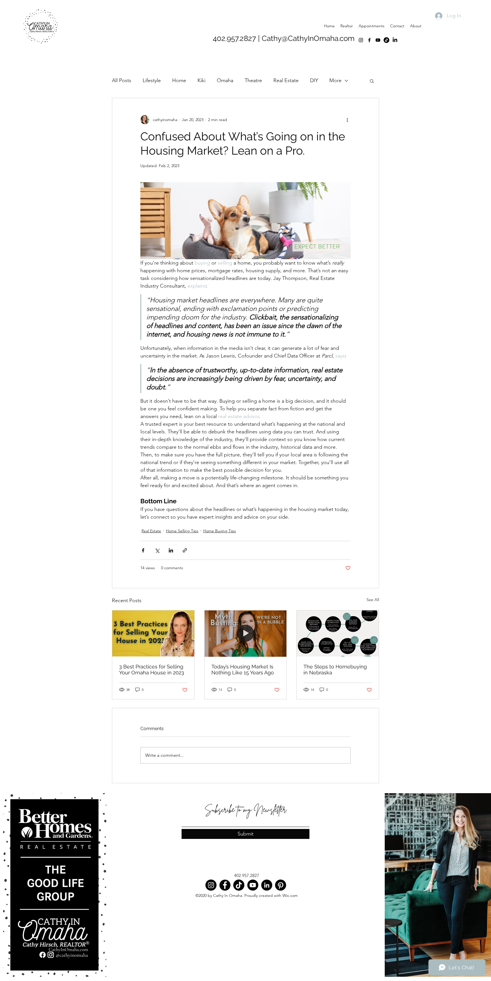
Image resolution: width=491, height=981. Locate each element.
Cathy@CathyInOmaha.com (308, 38)
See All (373, 599)
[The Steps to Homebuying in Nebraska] (338, 633)
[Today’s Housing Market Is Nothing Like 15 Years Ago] (246, 633)
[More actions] (347, 119)
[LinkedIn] (395, 40)
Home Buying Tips (219, 530)
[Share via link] (185, 550)
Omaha (225, 80)
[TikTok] (386, 40)
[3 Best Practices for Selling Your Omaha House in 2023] (153, 633)
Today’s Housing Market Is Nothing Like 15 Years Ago (242, 670)
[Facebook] (369, 40)
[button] (372, 80)
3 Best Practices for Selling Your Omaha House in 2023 (151, 670)
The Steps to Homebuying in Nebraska (335, 670)
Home (179, 80)
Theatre (253, 80)
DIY (314, 80)
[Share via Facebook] (143, 550)
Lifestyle (152, 80)
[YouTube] (378, 40)
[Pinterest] (280, 885)
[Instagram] (361, 40)
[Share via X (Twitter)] (157, 550)
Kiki (201, 80)
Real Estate (286, 80)
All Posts (121, 80)
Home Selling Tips (182, 530)
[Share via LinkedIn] (171, 550)
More (335, 80)
